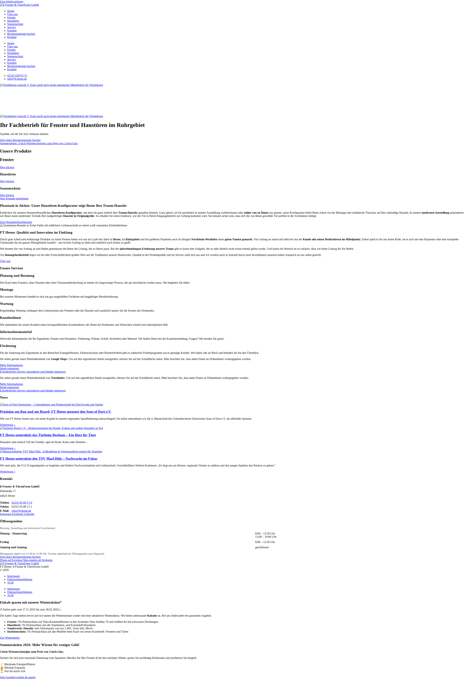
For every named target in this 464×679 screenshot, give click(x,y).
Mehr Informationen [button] (11, 365)
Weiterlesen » (7, 424)
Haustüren (13, 20)
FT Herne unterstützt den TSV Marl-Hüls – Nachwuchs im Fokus (48, 458)
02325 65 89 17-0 (22, 502)
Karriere (12, 30)
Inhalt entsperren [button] (9, 368)
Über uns (12, 14)
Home (10, 11)
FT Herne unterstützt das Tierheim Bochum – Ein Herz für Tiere (48, 435)
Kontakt (11, 37)
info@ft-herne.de (21, 510)
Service (11, 27)
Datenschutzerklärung (19, 579)
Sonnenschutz (15, 24)
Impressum (13, 576)
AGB (10, 582)
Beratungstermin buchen (21, 33)
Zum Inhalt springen (11, 1)
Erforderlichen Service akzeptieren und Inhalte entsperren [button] (33, 371)
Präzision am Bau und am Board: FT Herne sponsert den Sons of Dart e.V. (55, 411)
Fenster (11, 17)
